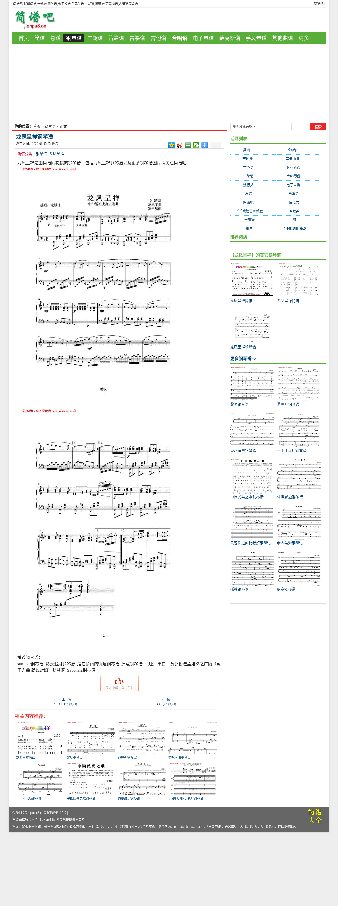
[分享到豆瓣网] (188, 145)
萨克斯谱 (229, 38)
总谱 (55, 38)
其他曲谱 (282, 38)
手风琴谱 (256, 38)
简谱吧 (318, 4)
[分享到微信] (196, 145)
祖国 (252, 228)
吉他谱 (158, 38)
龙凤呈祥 (56, 154)
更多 (303, 38)
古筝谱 (137, 38)
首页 (23, 38)
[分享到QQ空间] (171, 145)
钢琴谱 (74, 38)
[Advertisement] (169, 83)
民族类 (297, 202)
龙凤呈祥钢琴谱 (34, 137)
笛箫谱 (116, 38)
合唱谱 (179, 38)
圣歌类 (297, 211)
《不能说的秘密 (297, 228)
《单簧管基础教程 (253, 211)
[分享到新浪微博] (180, 145)
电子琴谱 (203, 38)
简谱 (39, 38)
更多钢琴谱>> (243, 358)
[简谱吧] (39, 19)
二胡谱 (95, 38)
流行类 (252, 185)
